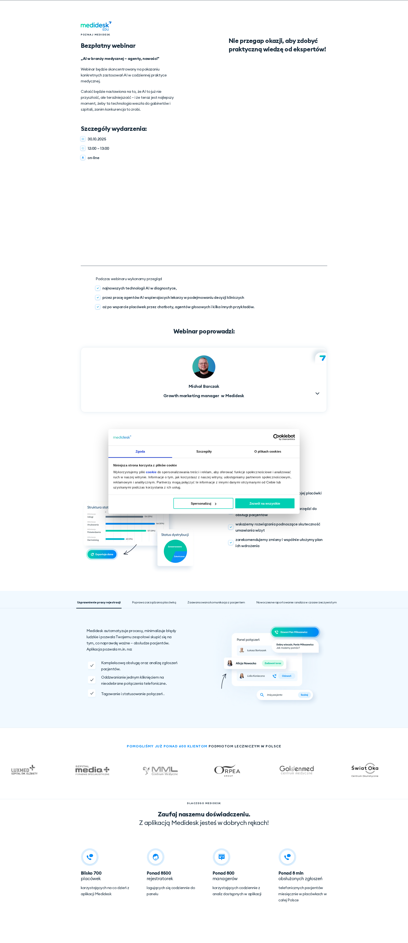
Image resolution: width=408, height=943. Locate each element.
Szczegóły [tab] (204, 451)
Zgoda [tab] (140, 451)
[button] (204, 376)
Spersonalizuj (201, 503)
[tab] (99, 602)
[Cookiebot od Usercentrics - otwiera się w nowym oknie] (276, 437)
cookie (151, 472)
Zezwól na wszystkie (264, 503)
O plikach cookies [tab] (267, 451)
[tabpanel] (206, 659)
